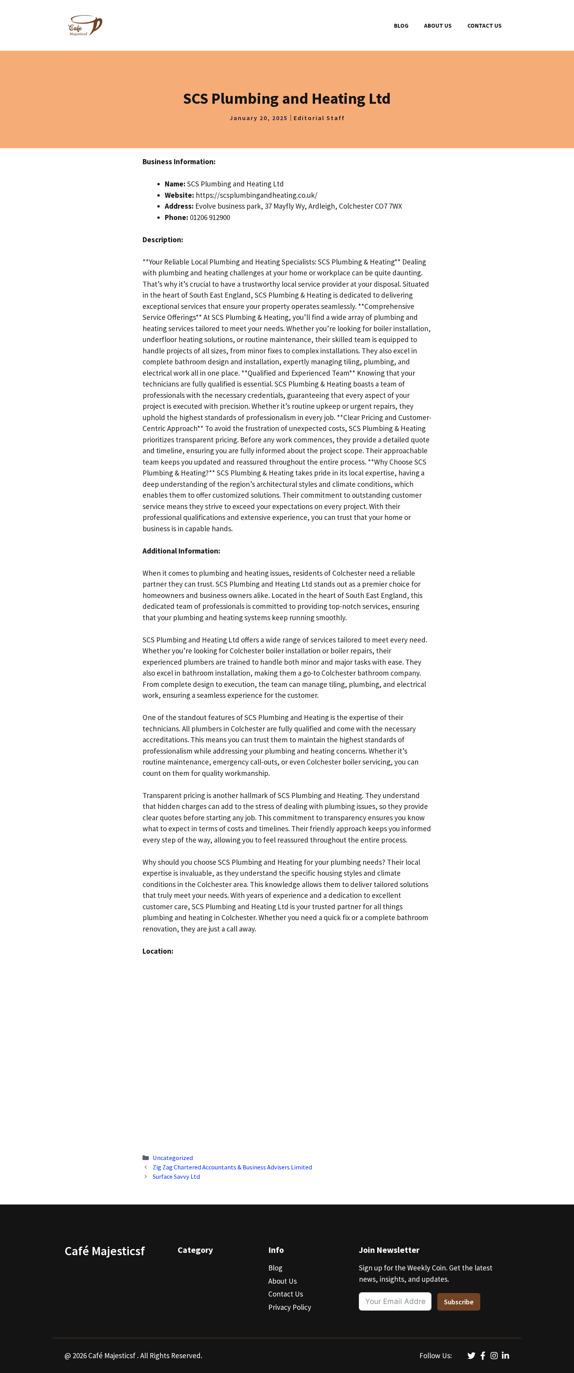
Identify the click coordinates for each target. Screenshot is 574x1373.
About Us (438, 25)
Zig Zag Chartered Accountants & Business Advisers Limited (232, 1167)
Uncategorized (173, 1158)
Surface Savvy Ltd (176, 1176)
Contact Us (484, 25)
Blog (401, 25)
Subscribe (459, 1301)
